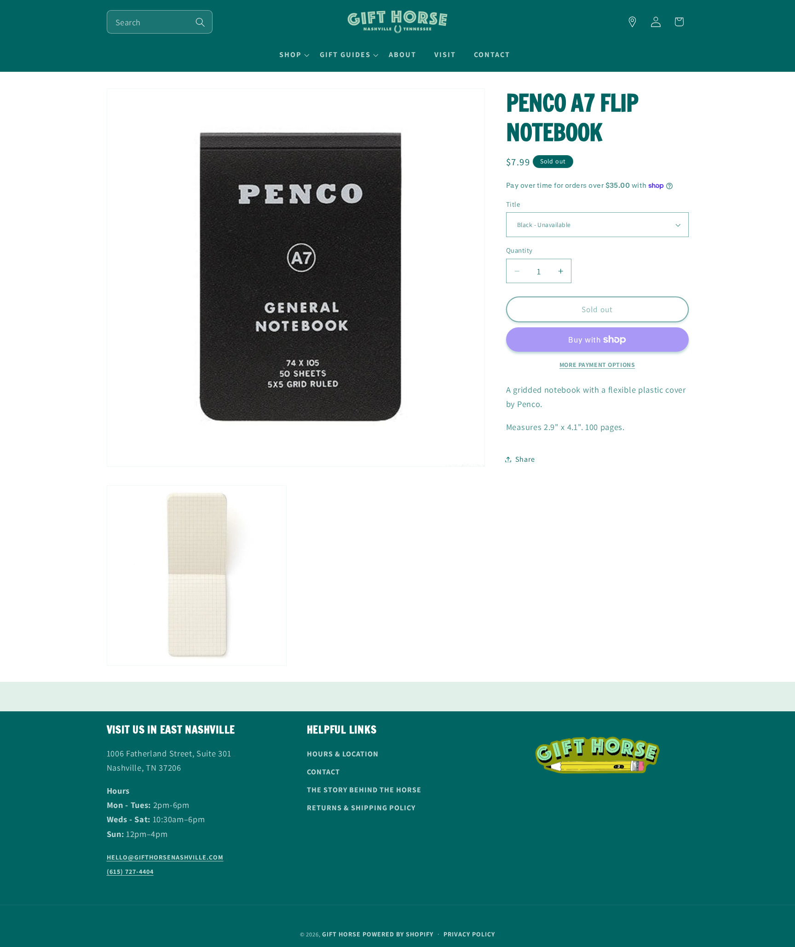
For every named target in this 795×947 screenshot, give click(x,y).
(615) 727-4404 (130, 871)
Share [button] (525, 459)
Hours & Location (343, 754)
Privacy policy (469, 934)
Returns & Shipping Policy (361, 808)
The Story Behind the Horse (364, 790)
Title (513, 204)
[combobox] (160, 22)
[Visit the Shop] (632, 22)
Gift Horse (341, 934)
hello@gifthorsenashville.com (165, 857)
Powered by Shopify (398, 934)
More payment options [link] (597, 364)
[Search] (200, 22)
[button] (293, 55)
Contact (323, 772)
